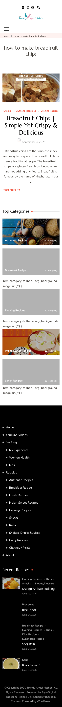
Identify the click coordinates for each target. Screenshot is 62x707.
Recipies (11, 472)
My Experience (19, 450)
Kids (12, 465)
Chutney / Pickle (19, 548)
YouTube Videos (17, 435)
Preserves (28, 604)
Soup (25, 660)
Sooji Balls (28, 644)
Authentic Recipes (26, 111)
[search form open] (38, 7)
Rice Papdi (29, 610)
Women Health (19, 458)
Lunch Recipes (18, 495)
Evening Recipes (50, 111)
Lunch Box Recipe (33, 639)
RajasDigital (48, 692)
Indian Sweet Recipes (23, 503)
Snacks (7, 111)
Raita (12, 525)
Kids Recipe (29, 634)
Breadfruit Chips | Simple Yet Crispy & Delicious (31, 125)
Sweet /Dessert (44, 583)
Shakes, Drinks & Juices (24, 533)
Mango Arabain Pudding (38, 589)
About (10, 555)
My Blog (11, 442)
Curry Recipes (18, 540)
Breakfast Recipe (20, 488)
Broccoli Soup (31, 665)
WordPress (43, 701)
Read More (9, 190)
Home (10, 427)
